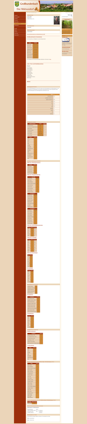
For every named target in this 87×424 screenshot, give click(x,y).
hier (50, 59)
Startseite (16, 15)
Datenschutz (16, 35)
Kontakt (15, 28)
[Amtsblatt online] (65, 41)
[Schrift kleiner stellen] (70, 15)
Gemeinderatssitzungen (66, 47)
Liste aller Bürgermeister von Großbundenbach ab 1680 (36, 34)
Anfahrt (15, 30)
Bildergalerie (16, 25)
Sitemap (15, 31)
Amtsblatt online (65, 37)
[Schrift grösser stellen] (68, 15)
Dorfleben (16, 18)
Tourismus (16, 20)
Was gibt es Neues (65, 51)
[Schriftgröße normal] (69, 15)
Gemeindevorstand (17, 23)
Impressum (16, 33)
